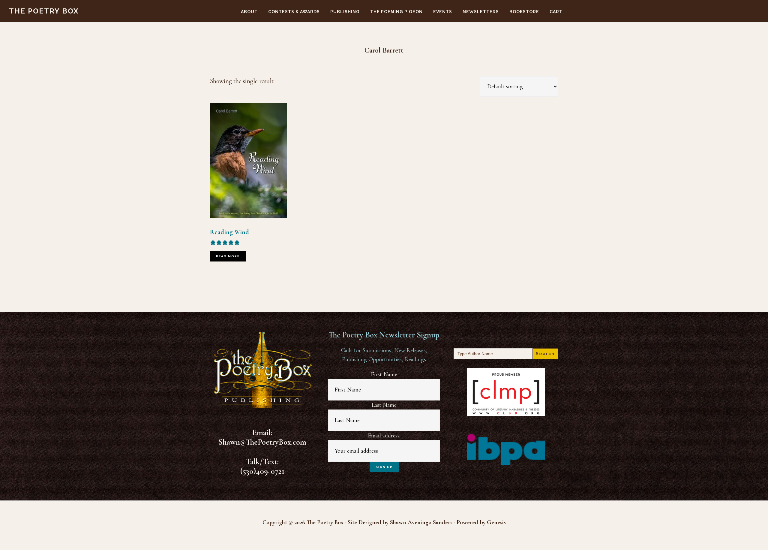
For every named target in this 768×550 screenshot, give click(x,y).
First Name (384, 374)
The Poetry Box (44, 11)
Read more (228, 256)
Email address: (384, 435)
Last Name (384, 405)
